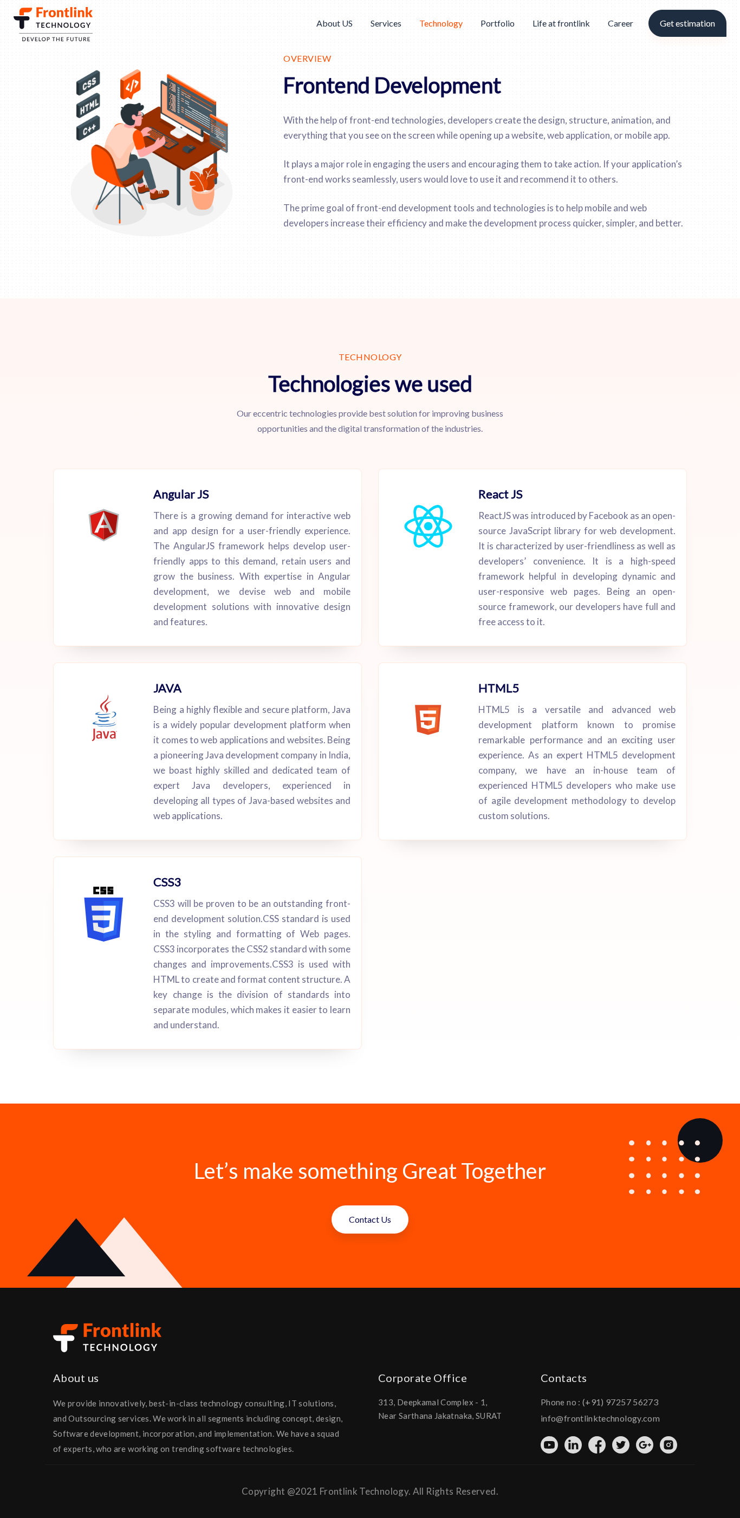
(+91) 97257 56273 (620, 1402)
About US (334, 23)
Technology (441, 23)
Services (386, 23)
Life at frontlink (561, 23)
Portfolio (498, 23)
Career (620, 23)
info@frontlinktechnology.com (600, 1418)
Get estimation (687, 23)
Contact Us (370, 1219)
